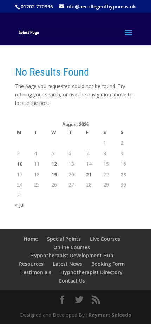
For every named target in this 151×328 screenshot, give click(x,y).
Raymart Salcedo (109, 314)
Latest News (67, 263)
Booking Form (108, 263)
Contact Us (72, 280)
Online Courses (71, 247)
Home (31, 238)
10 (19, 163)
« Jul (19, 204)
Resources (31, 263)
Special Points (64, 238)
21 (89, 174)
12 (54, 163)
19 (54, 174)
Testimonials (36, 272)
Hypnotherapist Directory (91, 272)
